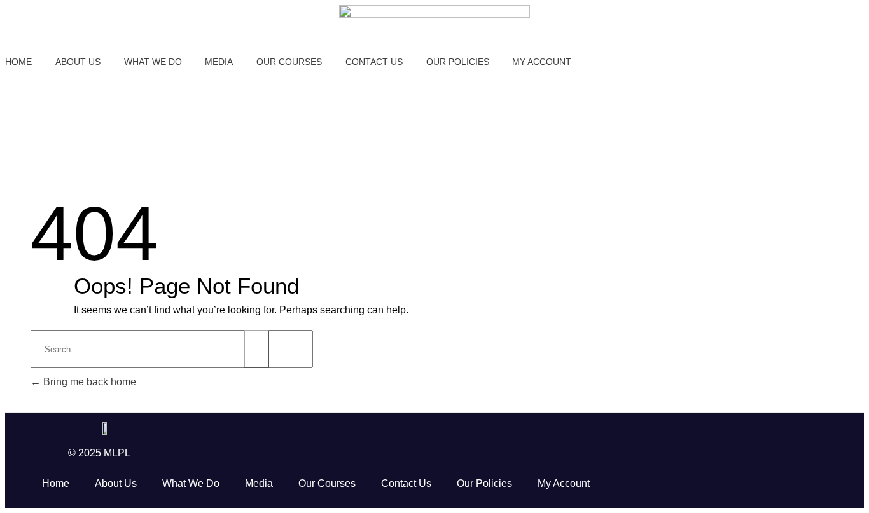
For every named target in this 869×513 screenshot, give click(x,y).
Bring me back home (88, 381)
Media (259, 483)
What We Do (190, 483)
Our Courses (327, 483)
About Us (116, 483)
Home (55, 483)
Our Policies (484, 483)
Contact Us (406, 483)
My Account (564, 483)
